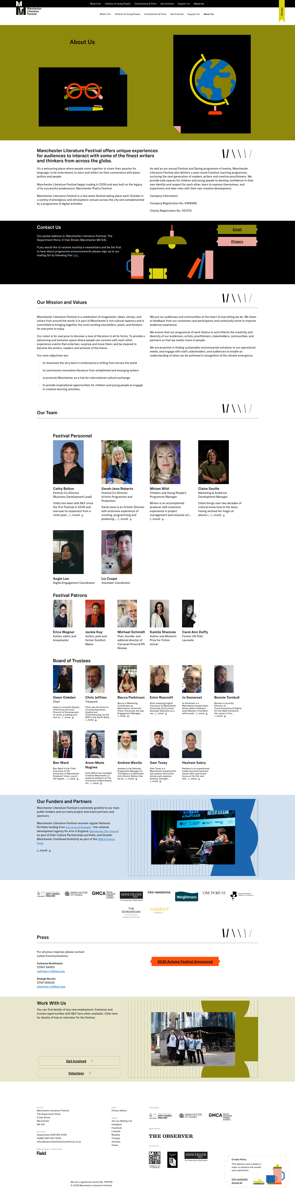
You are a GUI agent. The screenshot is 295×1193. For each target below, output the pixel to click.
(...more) (75, 515)
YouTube (116, 1141)
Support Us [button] (193, 14)
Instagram (117, 1124)
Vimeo (115, 1145)
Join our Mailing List (122, 1120)
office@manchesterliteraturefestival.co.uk (59, 1141)
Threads (116, 1138)
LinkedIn (116, 1131)
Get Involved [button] (176, 14)
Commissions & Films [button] (155, 14)
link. (76, 255)
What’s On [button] (105, 14)
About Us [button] (209, 14)
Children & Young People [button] (127, 14)
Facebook (117, 1127)
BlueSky (116, 1134)
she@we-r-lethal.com (51, 986)
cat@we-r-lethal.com (51, 971)
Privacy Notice (119, 1110)
